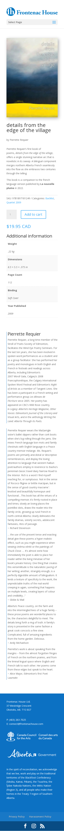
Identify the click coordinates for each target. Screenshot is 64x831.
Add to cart (33, 214)
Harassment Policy (40, 816)
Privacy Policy (17, 816)
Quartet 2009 (13, 202)
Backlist (49, 198)
